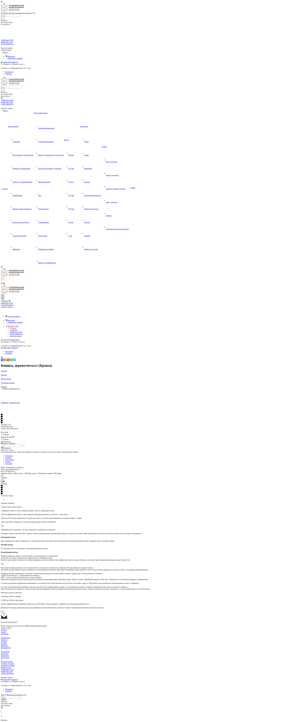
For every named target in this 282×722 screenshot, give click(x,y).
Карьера (4, 644)
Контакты (4, 646)
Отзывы (8, 458)
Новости (4, 640)
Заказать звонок (16, 336)
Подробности (6, 441)
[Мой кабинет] (2, 281)
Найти (4, 699)
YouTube (8, 74)
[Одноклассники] (5, 360)
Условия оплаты (7, 662)
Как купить (9, 460)
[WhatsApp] (11, 360)
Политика (4, 654)
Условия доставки (7, 664)
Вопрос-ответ (6, 668)
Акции (3, 632)
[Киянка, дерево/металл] (10, 403)
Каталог (4, 630)
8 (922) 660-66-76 (7, 44)
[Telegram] (14, 360)
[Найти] (3, 18)
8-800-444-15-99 (7, 40)
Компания (4, 634)
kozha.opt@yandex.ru (10, 62)
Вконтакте (9, 72)
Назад (14, 328)
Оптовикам (5, 652)
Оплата (8, 462)
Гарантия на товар (8, 666)
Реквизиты (5, 656)
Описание (9, 456)
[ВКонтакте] (2, 360)
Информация (6, 648)
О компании (5, 638)
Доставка (8, 464)
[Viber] (8, 360)
